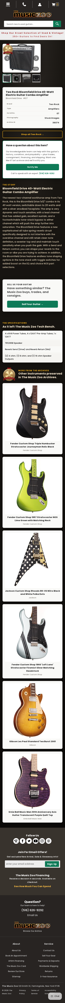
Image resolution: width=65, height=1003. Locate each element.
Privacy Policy (22, 992)
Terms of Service (35, 992)
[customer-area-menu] (40, 4)
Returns (49, 971)
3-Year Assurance (48, 976)
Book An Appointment (16, 955)
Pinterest (48, 841)
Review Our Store (16, 971)
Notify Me (32, 167)
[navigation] (8, 4)
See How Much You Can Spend (32, 886)
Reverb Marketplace (16, 841)
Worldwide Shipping (48, 966)
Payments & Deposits (48, 961)
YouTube (35, 841)
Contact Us (48, 950)
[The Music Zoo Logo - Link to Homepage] (32, 14)
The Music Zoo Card (16, 966)
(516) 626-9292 (46, 173)
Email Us (32, 915)
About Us (16, 950)
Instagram (42, 841)
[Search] (57, 24)
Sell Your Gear (48, 955)
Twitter (29, 841)
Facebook (22, 841)
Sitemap (16, 976)
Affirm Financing (16, 961)
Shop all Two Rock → (32, 134)
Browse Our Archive (32, 931)
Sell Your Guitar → (32, 304)
